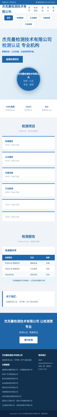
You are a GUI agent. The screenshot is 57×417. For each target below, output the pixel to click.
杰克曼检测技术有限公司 (14, 9)
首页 (29, 9)
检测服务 (20, 18)
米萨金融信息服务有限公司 (11, 396)
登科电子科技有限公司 (10, 388)
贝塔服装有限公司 (26, 370)
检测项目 (36, 9)
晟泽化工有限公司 (8, 401)
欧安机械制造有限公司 (10, 379)
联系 (53, 9)
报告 (42, 9)
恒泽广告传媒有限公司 (10, 374)
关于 (48, 9)
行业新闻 (28, 24)
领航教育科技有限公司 (10, 392)
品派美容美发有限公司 (10, 383)
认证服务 (33, 18)
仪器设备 (46, 18)
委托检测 (28, 340)
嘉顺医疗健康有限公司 (10, 370)
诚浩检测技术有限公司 (24, 405)
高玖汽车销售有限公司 (24, 401)
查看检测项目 (12, 59)
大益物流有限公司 (8, 405)
